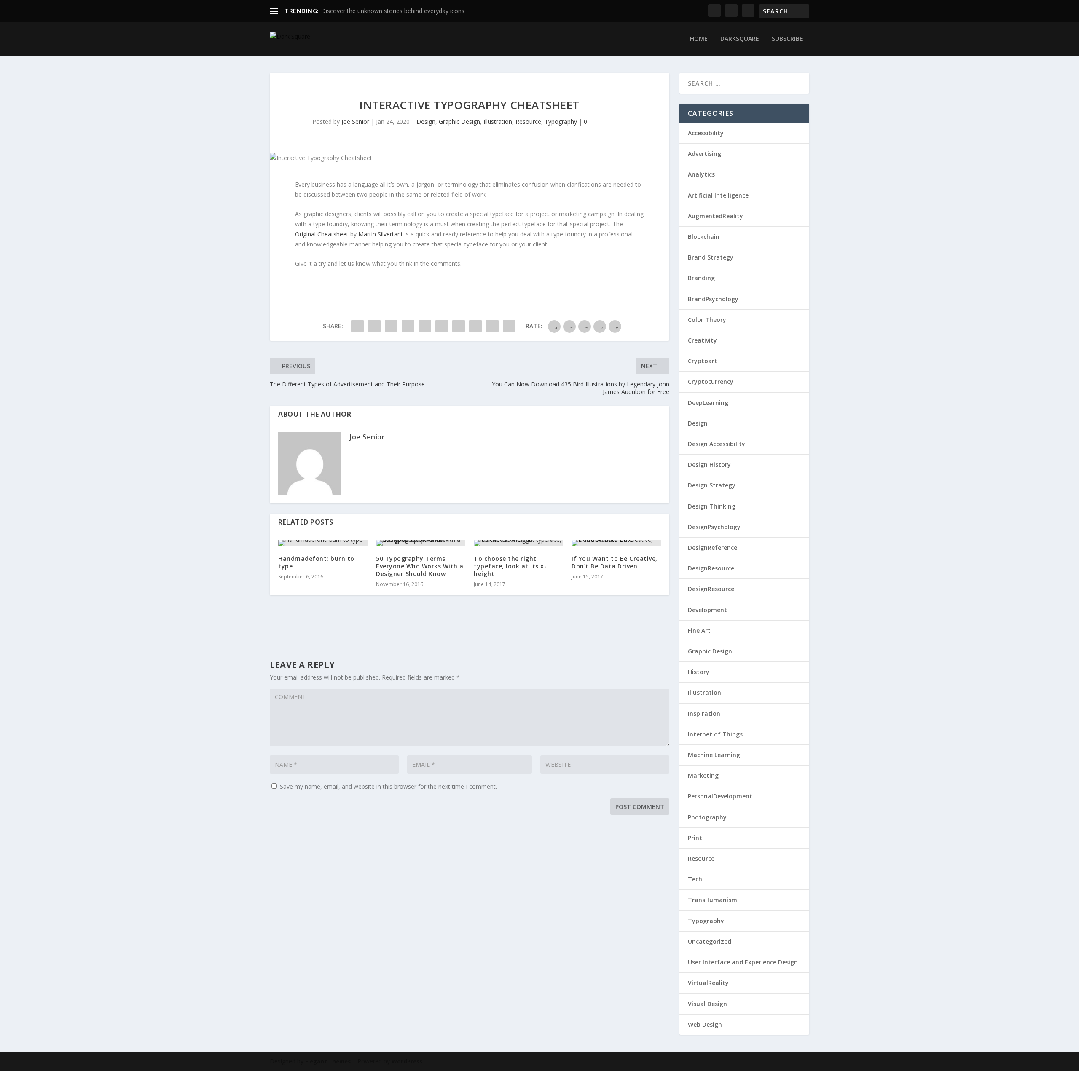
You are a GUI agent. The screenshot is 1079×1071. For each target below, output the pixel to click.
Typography (561, 122)
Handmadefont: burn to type (316, 562)
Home (699, 39)
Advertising (704, 154)
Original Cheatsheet (322, 234)
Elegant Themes (328, 1061)
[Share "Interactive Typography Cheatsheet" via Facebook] (357, 326)
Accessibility (706, 133)
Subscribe (787, 39)
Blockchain (703, 237)
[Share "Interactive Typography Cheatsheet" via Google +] (391, 326)
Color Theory (707, 320)
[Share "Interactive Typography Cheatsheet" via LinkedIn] (441, 326)
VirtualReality (708, 983)
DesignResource (711, 568)
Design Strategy (711, 485)
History (698, 672)
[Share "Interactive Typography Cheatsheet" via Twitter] (374, 326)
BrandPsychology (713, 299)
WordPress (407, 1061)
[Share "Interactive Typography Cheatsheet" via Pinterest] (424, 326)
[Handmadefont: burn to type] (323, 543)
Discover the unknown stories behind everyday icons (392, 11)
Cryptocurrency (710, 382)
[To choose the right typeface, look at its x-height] (518, 543)
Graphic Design (459, 122)
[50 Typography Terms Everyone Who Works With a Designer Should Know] (420, 543)
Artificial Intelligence (718, 195)
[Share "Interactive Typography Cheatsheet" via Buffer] (458, 326)
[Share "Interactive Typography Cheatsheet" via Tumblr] (408, 326)
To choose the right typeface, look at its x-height (510, 566)
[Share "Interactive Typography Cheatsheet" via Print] (509, 326)
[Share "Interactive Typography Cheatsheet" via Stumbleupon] (475, 326)
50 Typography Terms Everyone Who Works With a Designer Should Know (420, 566)
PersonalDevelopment (720, 796)
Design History (709, 465)
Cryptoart (702, 361)
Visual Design (707, 1004)
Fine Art (699, 631)
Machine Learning (714, 755)
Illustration (497, 122)
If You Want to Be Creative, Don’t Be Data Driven (615, 562)
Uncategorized (709, 941)
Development (707, 610)
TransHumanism (712, 900)
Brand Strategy (710, 257)
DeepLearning (708, 403)
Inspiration (704, 714)
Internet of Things (715, 734)
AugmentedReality (715, 216)
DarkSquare (739, 39)
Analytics (701, 174)
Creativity (702, 340)
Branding (701, 278)
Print (695, 838)
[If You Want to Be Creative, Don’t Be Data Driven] (616, 543)
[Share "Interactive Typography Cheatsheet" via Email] (492, 326)
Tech (695, 879)
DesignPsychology (714, 527)
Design (425, 122)
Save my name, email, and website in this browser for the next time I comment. (388, 786)
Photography (707, 817)
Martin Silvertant (381, 234)
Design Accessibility (716, 444)
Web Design (705, 1024)
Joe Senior (355, 122)
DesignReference (712, 548)
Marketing (703, 775)
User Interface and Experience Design (743, 962)
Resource (528, 122)
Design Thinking (711, 506)
